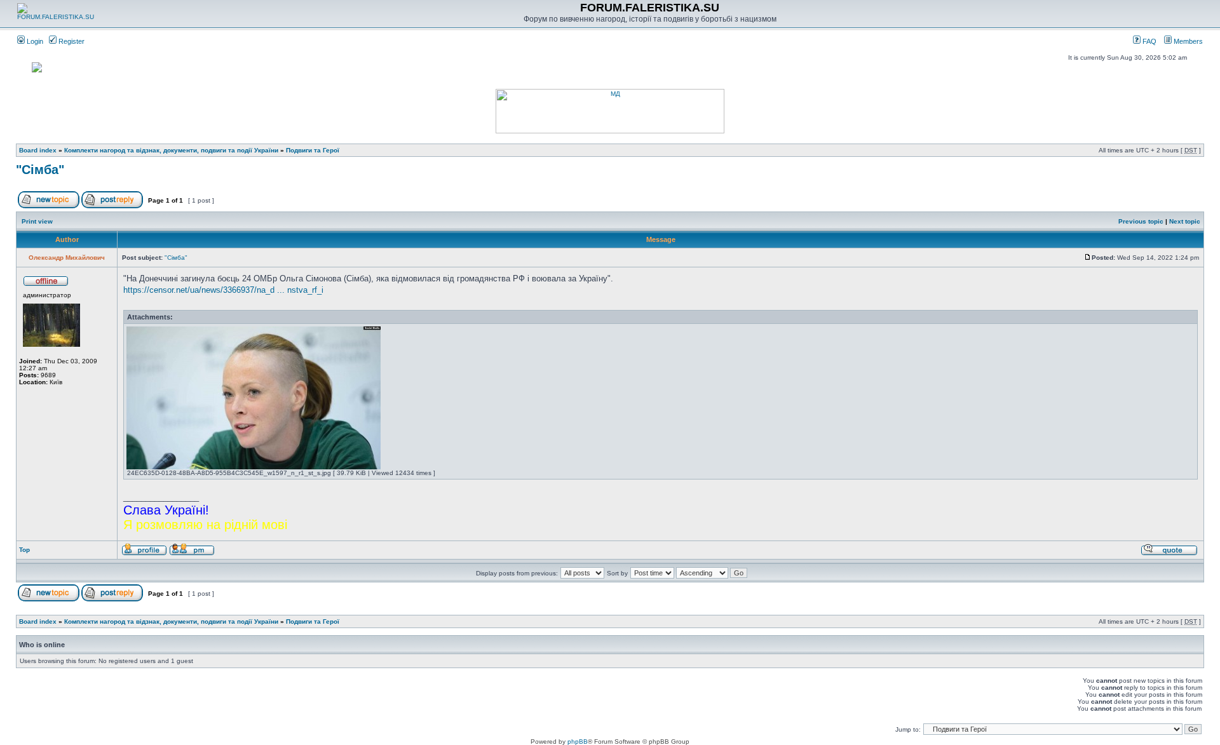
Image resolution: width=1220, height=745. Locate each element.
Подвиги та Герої (312, 150)
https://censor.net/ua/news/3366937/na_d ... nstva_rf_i (223, 290)
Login (34, 41)
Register (71, 41)
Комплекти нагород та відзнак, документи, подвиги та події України (171, 150)
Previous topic (1140, 221)
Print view (37, 221)
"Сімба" (40, 170)
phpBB (577, 741)
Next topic (1184, 221)
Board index (38, 150)
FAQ (1148, 41)
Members (1187, 41)
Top (24, 549)
